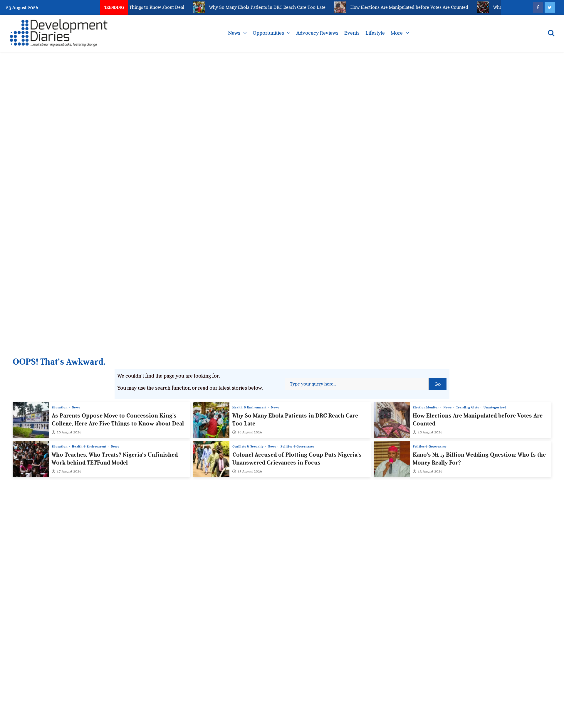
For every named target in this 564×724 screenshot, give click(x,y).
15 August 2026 (249, 471)
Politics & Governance (297, 446)
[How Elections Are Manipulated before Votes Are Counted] (392, 420)
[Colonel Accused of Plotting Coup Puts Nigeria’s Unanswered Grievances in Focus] (211, 459)
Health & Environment (250, 407)
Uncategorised (495, 407)
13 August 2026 (430, 471)
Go (440, 382)
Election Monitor (426, 407)
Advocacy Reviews (317, 33)
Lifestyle (375, 33)
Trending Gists (468, 407)
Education (60, 407)
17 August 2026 (69, 471)
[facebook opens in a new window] (538, 7)
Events (352, 33)
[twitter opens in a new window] (550, 7)
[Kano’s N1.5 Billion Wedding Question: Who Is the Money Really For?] (392, 459)
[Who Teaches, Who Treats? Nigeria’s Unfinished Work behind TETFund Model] (31, 459)
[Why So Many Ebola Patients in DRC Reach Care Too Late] (211, 420)
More (397, 33)
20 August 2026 (69, 432)
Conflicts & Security (248, 446)
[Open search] (551, 32)
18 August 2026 (249, 432)
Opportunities (268, 33)
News (234, 33)
